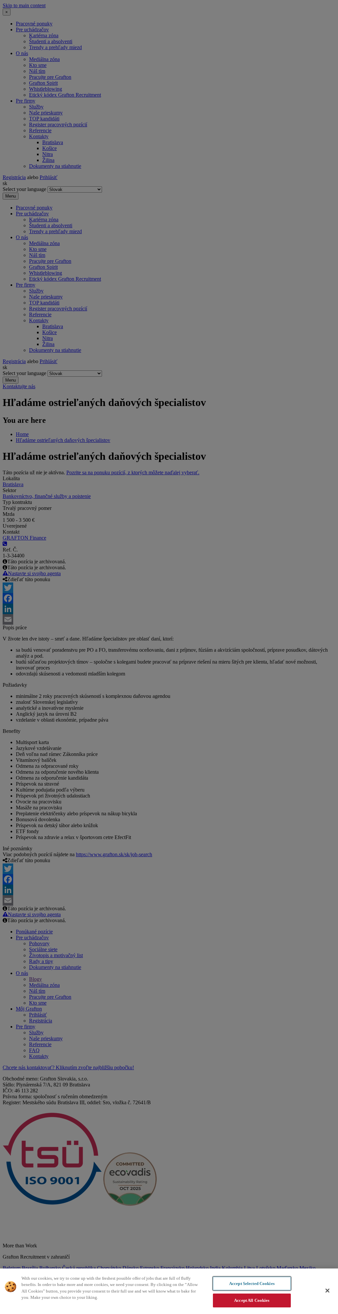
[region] (169, 1291)
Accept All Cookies (251, 1300)
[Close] (327, 1290)
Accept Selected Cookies (252, 1283)
